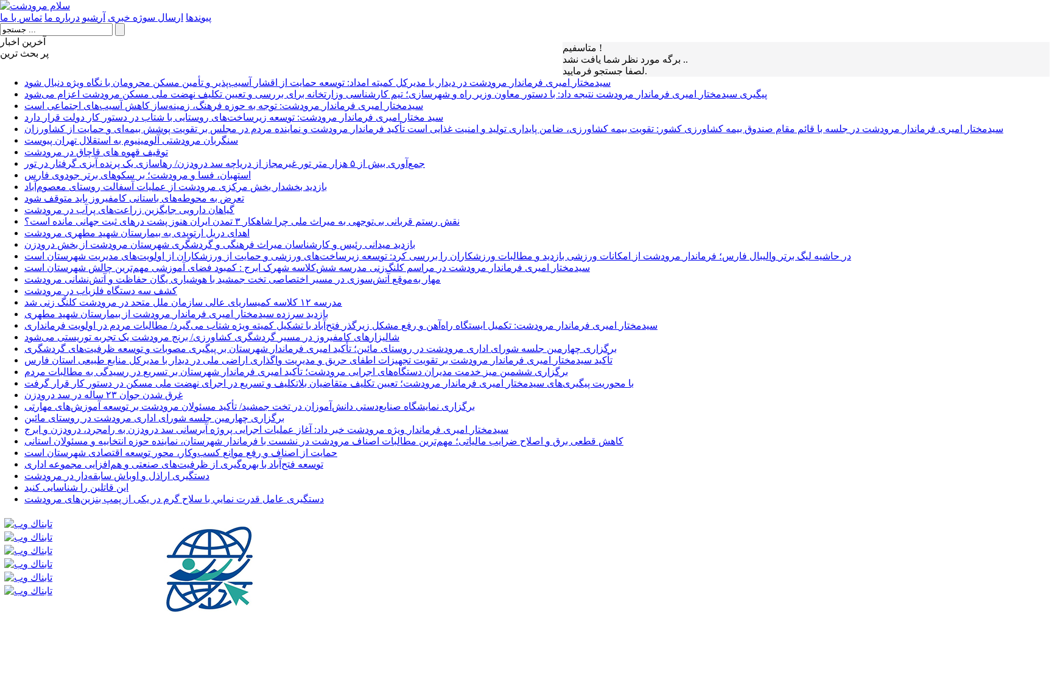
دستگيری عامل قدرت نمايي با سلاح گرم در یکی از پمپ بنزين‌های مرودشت (174, 499)
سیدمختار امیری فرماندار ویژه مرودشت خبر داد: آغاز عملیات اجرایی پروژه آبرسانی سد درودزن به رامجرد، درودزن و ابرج (266, 429)
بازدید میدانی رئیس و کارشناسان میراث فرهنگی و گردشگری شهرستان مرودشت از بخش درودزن (219, 244)
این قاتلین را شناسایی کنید (76, 487)
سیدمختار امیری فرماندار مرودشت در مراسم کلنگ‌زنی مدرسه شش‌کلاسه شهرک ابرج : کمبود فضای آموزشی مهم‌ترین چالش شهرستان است (307, 267)
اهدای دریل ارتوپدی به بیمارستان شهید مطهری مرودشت (137, 233)
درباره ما (62, 17)
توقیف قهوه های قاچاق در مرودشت (96, 152)
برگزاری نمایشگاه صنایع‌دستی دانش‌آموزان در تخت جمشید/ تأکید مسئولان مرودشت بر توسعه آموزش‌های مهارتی (249, 406)
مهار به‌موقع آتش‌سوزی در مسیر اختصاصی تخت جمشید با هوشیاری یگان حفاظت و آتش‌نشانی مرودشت (232, 279)
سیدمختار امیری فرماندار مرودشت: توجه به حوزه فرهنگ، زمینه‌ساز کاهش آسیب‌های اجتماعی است (223, 105)
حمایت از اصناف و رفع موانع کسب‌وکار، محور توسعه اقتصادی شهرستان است (180, 452)
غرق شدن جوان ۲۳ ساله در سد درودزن (103, 395)
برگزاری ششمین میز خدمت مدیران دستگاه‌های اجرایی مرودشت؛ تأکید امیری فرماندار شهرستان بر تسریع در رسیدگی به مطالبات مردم (296, 371)
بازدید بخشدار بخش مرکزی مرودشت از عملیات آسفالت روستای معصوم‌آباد (175, 186)
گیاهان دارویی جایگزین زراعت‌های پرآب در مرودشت (129, 210)
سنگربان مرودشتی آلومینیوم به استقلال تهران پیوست (131, 140)
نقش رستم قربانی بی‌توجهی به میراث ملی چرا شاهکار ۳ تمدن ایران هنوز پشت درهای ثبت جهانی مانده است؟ (242, 221)
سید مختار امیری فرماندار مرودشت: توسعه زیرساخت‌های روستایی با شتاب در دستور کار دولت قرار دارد (233, 117)
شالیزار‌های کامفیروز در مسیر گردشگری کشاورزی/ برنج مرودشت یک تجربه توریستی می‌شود (211, 337)
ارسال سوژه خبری (145, 17)
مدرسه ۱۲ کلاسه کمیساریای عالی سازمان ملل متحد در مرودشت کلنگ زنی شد (183, 302)
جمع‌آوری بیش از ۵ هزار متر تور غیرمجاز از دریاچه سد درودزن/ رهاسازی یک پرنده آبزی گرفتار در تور (224, 163)
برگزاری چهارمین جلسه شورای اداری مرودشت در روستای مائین (154, 418)
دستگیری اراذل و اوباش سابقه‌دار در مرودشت (116, 476)
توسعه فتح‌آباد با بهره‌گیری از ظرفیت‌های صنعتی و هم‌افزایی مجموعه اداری (173, 464)
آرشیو (93, 17)
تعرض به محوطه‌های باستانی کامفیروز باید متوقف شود (134, 198)
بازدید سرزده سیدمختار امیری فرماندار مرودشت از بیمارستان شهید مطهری (176, 314)
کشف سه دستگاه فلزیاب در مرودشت (100, 291)
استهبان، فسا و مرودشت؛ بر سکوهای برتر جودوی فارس (137, 175)
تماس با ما (21, 17)
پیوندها (198, 17)
